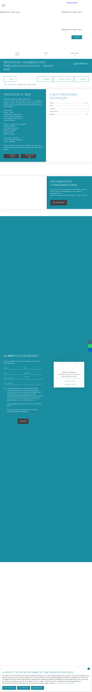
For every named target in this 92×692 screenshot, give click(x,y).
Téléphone (27, 373)
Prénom (6, 368)
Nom (25, 368)
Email (5, 373)
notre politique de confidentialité (64, 683)
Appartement (12, 84)
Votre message (8, 383)
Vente (5, 84)
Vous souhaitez (27, 376)
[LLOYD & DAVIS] (78, 5)
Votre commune (8, 378)
